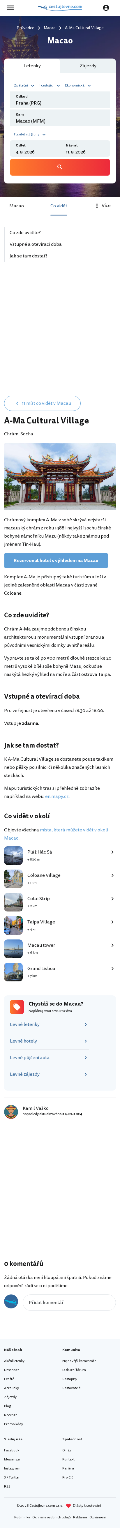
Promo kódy (13, 1424)
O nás (66, 1450)
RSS (7, 1486)
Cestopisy (69, 1379)
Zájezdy (10, 1397)
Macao (16, 205)
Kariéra (68, 1468)
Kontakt (68, 1459)
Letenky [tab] (32, 65)
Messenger (12, 1459)
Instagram (12, 1468)
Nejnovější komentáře (79, 1361)
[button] (25, 85)
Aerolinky (11, 1388)
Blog (7, 1406)
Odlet (21, 145)
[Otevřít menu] (12, 7)
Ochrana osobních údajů (51, 1517)
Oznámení (97, 1517)
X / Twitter (12, 1477)
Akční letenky (14, 1361)
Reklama (80, 1517)
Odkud (22, 96)
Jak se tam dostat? (28, 255)
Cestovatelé (71, 1388)
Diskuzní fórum (74, 1370)
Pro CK (67, 1477)
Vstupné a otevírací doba (36, 244)
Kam (20, 114)
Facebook (11, 1450)
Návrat (72, 145)
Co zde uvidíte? (25, 232)
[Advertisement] (60, 329)
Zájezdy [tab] (88, 65)
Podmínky (22, 1517)
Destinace (11, 1370)
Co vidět (58, 205)
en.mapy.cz (57, 796)
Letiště (9, 1379)
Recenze (10, 1415)
